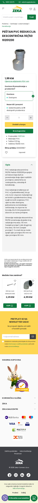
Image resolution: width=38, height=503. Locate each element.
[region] (19, 291)
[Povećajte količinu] (30, 117)
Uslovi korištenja (25, 451)
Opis (7, 164)
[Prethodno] (3, 291)
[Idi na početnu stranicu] (17, 9)
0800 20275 (10, 2)
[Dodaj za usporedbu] (15, 284)
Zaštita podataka (11, 451)
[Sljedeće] (34, 291)
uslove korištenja (13, 346)
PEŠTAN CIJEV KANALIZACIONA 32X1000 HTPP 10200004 (10, 292)
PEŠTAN (21, 136)
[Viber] (5, 500)
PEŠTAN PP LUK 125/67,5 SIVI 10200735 (28, 292)
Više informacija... (19, 488)
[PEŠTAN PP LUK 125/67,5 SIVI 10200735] (28, 284)
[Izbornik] (2, 9)
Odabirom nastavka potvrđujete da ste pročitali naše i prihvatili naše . (20, 344)
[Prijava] (34, 9)
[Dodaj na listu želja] (6, 152)
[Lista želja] (31, 9)
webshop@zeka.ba (28, 2)
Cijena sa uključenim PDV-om (17, 81)
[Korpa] (34, 498)
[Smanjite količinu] (7, 117)
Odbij (23, 492)
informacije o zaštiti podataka (18, 344)
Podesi (15, 492)
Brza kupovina (19, 131)
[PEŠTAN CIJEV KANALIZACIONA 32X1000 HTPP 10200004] (10, 284)
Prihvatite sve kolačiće (19, 498)
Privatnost (18, 454)
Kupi (8, 305)
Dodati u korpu (19, 124)
